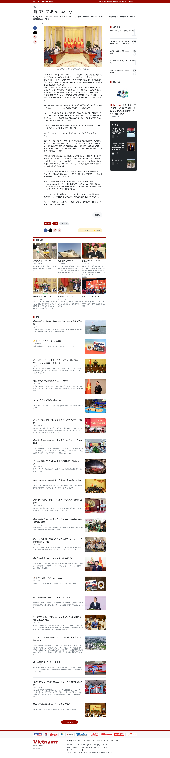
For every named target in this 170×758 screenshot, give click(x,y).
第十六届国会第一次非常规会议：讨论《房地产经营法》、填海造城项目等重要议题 (55, 361)
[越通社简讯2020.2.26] (94, 286)
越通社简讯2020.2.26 (91, 296)
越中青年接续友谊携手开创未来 (46, 662)
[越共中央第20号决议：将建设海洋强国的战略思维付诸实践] (95, 327)
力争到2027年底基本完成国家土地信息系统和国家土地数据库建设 (57, 638)
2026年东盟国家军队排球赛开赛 (47, 400)
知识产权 (70, 741)
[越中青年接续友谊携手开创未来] (95, 668)
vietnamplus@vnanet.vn (81, 750)
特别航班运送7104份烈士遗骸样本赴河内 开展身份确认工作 (58, 683)
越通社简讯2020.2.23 (91, 261)
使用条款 (77, 741)
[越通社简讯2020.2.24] (45, 286)
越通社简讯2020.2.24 (42, 296)
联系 (117, 741)
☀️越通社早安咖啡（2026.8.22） (47, 341)
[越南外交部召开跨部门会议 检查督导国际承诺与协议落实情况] (95, 446)
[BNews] (62, 734)
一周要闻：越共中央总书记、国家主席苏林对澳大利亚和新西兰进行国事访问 (118, 147)
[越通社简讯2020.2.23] (94, 251)
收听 (116, 136)
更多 (38, 317)
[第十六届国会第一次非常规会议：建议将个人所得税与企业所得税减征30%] (95, 622)
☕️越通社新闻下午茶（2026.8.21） (48, 578)
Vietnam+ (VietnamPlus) (47, 1)
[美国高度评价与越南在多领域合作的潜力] (95, 386)
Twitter (35, 32)
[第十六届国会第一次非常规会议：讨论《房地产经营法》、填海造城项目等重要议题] (95, 366)
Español (121, 1)
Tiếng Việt (102, 1)
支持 (88, 741)
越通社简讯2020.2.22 (67, 261)
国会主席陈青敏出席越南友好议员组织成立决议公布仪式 (57, 480)
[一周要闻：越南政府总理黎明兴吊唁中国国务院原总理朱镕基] (131, 132)
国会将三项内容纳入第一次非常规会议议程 (51, 704)
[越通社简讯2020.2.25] (69, 286)
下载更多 (69, 722)
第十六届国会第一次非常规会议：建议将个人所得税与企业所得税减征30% (57, 618)
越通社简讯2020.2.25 (66, 296)
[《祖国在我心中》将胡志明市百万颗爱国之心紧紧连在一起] (95, 466)
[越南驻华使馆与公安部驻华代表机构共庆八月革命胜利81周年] (95, 505)
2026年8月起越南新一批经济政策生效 (122, 31)
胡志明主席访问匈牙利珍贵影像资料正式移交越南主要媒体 (57, 421)
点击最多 (116, 27)
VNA (98, 741)
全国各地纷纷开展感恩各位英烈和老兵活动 (123, 62)
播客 (116, 125)
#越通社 (47, 223)
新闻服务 (105, 741)
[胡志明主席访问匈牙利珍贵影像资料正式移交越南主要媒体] (95, 425)
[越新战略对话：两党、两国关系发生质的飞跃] (95, 564)
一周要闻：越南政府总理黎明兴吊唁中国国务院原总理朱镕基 (118, 131)
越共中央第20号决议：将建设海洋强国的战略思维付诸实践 (57, 322)
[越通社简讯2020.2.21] (45, 251)
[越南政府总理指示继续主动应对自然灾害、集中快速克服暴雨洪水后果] (95, 525)
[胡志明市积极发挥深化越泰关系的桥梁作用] (95, 603)
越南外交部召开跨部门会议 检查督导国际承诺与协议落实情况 (57, 441)
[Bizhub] (69, 734)
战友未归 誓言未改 (117, 160)
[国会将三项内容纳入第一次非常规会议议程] (95, 710)
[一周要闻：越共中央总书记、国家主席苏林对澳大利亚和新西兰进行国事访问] (131, 146)
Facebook (35, 28)
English (109, 1)
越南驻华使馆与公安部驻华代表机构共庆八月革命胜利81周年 (57, 501)
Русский (131, 1)
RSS (84, 741)
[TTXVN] (38, 734)
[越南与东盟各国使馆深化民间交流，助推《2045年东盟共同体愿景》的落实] (95, 544)
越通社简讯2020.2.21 (42, 261)
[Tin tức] (54, 734)
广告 (112, 741)
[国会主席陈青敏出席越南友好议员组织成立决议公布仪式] (95, 486)
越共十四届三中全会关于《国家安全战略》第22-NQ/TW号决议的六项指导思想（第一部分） (123, 109)
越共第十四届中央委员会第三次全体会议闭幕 (123, 52)
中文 (126, 1)
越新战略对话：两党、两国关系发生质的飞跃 (52, 558)
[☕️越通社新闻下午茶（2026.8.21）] (95, 583)
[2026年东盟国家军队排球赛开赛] (95, 406)
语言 (93, 741)
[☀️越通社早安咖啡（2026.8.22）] (95, 346)
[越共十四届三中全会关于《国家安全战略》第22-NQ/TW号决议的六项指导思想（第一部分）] (123, 94)
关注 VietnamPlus (85, 230)
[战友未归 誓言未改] (131, 163)
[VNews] (46, 734)
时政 (34, 7)
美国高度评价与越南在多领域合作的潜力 (50, 381)
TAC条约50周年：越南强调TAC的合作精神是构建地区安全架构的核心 (123, 42)
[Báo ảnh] (119, 734)
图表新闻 (116, 82)
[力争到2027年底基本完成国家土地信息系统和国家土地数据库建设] (95, 643)
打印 (35, 37)
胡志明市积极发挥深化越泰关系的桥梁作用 (51, 597)
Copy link (35, 42)
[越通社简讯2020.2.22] (69, 251)
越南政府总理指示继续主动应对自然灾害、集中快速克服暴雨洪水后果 (57, 520)
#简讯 (55, 223)
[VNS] (81, 734)
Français (115, 1)
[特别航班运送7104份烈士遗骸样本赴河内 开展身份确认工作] (95, 687)
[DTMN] (106, 734)
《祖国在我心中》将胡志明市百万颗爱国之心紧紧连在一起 (57, 462)
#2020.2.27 (64, 223)
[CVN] (94, 734)
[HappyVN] (131, 734)
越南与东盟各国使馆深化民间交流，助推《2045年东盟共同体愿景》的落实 (57, 540)
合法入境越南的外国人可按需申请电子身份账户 (123, 71)
